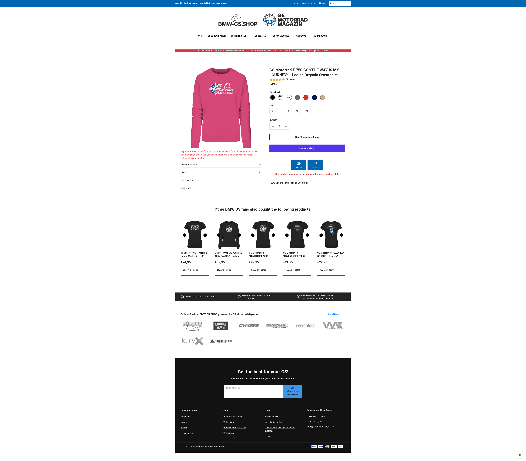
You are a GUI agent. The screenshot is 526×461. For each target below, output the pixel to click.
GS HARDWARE (320, 35)
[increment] (286, 126)
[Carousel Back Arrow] (184, 235)
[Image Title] (193, 326)
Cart (324, 3)
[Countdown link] (307, 165)
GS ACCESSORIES (281, 35)
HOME (200, 35)
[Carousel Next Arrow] (205, 235)
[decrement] (272, 126)
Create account (308, 3)
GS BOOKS (301, 35)
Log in (295, 3)
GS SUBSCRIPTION (217, 35)
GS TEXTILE (260, 35)
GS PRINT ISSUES (239, 35)
